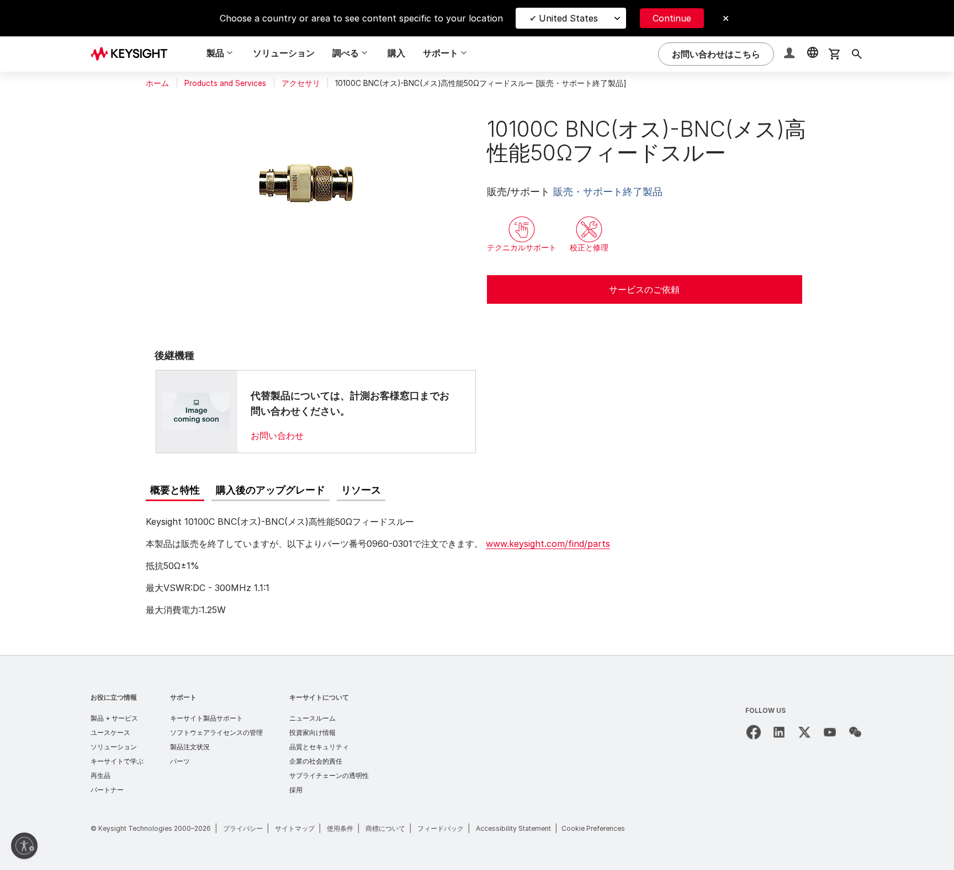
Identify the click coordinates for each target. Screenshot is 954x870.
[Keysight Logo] (133, 54)
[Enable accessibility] (24, 846)
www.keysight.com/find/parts (548, 543)
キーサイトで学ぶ (117, 761)
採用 (296, 790)
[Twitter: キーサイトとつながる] (804, 732)
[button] (790, 54)
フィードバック (440, 828)
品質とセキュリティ (319, 747)
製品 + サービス (114, 718)
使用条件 (340, 828)
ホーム (157, 83)
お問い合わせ (277, 435)
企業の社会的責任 (315, 761)
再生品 (100, 775)
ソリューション (284, 52)
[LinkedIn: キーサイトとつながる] (779, 732)
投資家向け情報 (312, 732)
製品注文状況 (190, 747)
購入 (396, 52)
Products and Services (225, 83)
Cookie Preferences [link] (593, 828)
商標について (385, 828)
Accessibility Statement (513, 828)
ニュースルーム (312, 718)
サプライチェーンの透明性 (329, 775)
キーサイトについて (319, 697)
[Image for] (196, 411)
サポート (183, 697)
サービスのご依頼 (644, 289)
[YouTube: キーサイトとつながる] (830, 732)
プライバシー (243, 828)
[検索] (856, 54)
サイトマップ (295, 828)
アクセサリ (301, 83)
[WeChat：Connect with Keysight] (855, 732)
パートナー (107, 790)
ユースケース (110, 732)
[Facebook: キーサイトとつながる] (753, 732)
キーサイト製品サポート (206, 718)
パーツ (180, 761)
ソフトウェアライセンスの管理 (216, 732)
